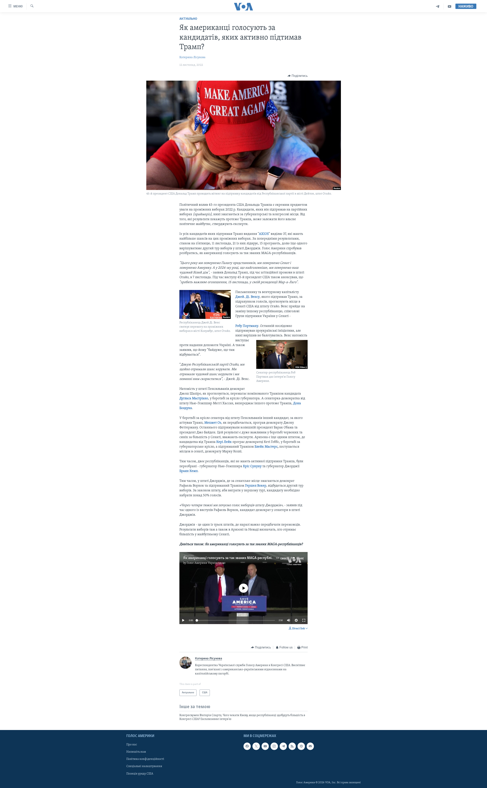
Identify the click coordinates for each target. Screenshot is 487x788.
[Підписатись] (310, 746)
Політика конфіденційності (145, 759)
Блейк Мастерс (266, 447)
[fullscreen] (304, 620)
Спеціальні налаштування (144, 766)
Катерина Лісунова (192, 57)
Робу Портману (246, 326)
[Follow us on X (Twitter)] (256, 746)
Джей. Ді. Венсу (247, 297)
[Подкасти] (301, 746)
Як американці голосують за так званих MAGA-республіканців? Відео (238, 558)
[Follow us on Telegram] (283, 746)
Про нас (131, 744)
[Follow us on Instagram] (274, 746)
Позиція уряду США (139, 773)
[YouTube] (449, 7)
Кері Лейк (224, 442)
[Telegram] (438, 7)
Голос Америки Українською (206, 563)
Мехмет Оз (212, 423)
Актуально (188, 19)
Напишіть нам (136, 751)
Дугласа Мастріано (193, 398)
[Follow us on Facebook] (247, 746)
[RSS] (292, 746)
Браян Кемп (188, 471)
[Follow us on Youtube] (265, 746)
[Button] (298, 75)
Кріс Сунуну (252, 466)
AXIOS (264, 234)
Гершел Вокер (255, 486)
